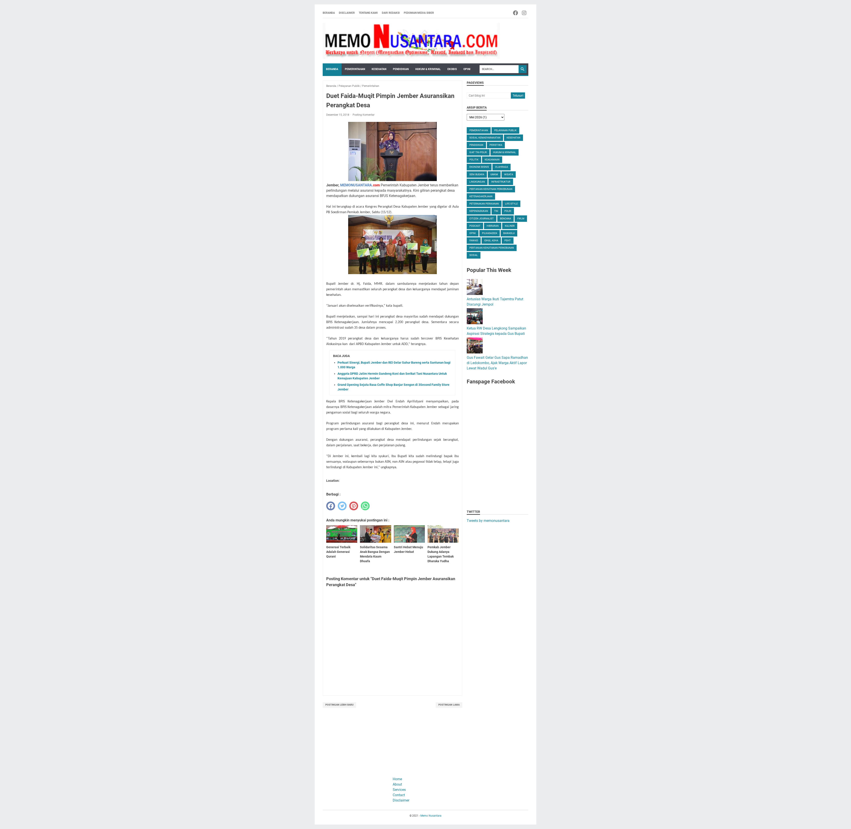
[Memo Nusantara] (411, 41)
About (397, 784)
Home (397, 779)
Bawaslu (509, 233)
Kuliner (510, 225)
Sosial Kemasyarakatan (484, 137)
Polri (507, 211)
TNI (496, 211)
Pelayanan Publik (505, 130)
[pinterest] (353, 505)
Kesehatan (379, 69)
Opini (466, 69)
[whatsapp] (365, 505)
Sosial (473, 255)
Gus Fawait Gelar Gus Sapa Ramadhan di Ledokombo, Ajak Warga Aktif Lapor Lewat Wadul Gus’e (497, 362)
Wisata (508, 174)
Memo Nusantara (430, 815)
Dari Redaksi (391, 12)
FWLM (520, 218)
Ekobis (452, 69)
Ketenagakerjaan (480, 196)
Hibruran (493, 225)
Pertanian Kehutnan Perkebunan (490, 189)
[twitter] (342, 505)
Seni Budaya (476, 174)
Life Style (511, 203)
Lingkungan (477, 181)
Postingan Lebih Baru (339, 704)
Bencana (505, 218)
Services (399, 790)
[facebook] (330, 505)
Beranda (329, 12)
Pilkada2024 (489, 233)
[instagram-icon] (524, 12)
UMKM (494, 174)
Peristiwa (496, 145)
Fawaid (473, 240)
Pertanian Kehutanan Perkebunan (491, 247)
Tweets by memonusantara (488, 521)
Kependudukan (478, 211)
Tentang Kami (368, 12)
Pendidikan (401, 69)
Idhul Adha (491, 240)
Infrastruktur (500, 181)
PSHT (507, 240)
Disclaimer (347, 12)
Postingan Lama (449, 704)
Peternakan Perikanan (484, 203)
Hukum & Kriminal (428, 69)
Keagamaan (492, 159)
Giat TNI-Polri (478, 152)
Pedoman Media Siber (419, 12)
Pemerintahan (355, 69)
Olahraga (501, 167)
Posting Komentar (364, 114)
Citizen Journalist (481, 218)
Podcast (474, 225)
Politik (473, 159)
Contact (399, 795)
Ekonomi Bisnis (479, 167)
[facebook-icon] (516, 12)
